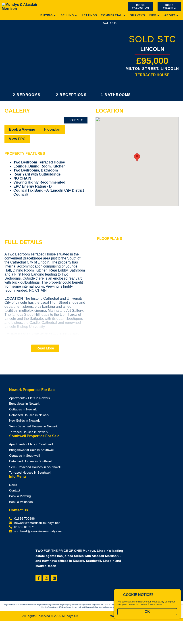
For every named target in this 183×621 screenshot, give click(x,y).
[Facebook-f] (38, 578)
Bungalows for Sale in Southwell (31, 450)
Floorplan (52, 129)
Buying (46, 15)
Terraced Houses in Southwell (30, 472)
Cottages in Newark (23, 409)
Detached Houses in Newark (29, 415)
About (169, 15)
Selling (67, 15)
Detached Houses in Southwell (30, 461)
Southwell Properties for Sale (34, 436)
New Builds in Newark (24, 420)
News (13, 485)
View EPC (17, 139)
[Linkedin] (54, 578)
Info (152, 15)
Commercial (111, 15)
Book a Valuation (21, 502)
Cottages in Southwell (24, 455)
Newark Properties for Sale (32, 390)
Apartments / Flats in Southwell (31, 444)
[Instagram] (46, 578)
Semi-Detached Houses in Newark (33, 426)
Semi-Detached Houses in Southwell (34, 467)
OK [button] (147, 611)
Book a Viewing (22, 129)
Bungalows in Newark (24, 403)
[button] (45, 348)
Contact (14, 490)
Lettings (89, 15)
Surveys (137, 15)
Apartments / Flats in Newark (29, 398)
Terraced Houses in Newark (28, 432)
